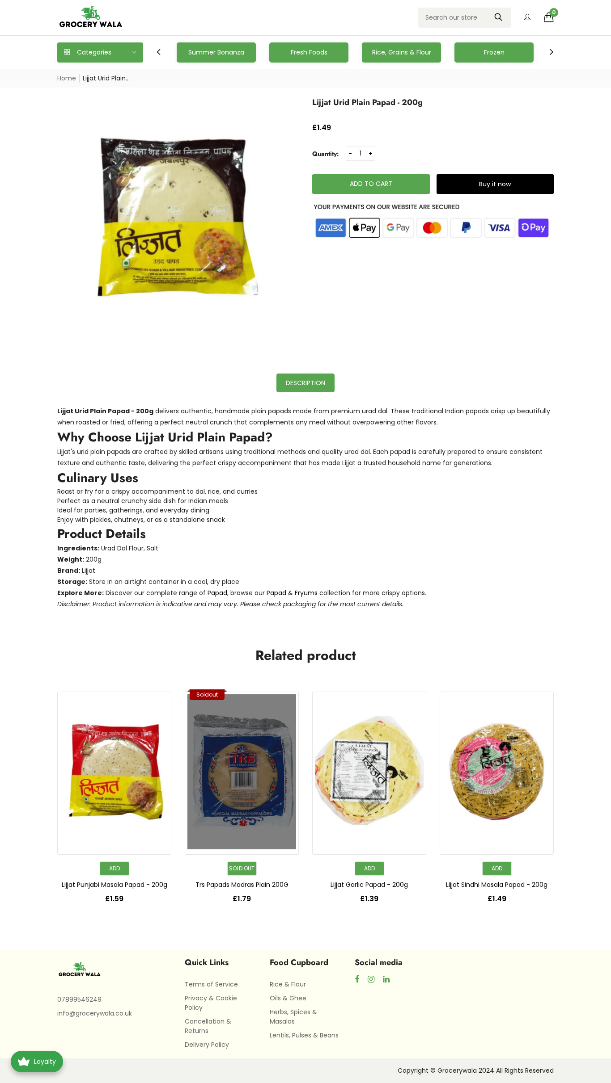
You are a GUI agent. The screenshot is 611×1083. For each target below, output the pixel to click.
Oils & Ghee (288, 998)
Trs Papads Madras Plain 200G (242, 884)
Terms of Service (211, 984)
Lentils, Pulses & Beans (304, 1035)
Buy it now (495, 184)
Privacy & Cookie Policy (211, 1003)
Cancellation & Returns (208, 1026)
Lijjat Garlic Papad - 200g (369, 884)
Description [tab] (305, 382)
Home (66, 78)
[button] (549, 17)
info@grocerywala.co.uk (94, 1013)
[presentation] (159, 52)
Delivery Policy (207, 1044)
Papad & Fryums (292, 592)
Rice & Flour (288, 984)
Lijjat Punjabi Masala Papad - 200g (114, 884)
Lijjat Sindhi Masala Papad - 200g (496, 884)
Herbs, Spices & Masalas (293, 1016)
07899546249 (79, 999)
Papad (217, 592)
